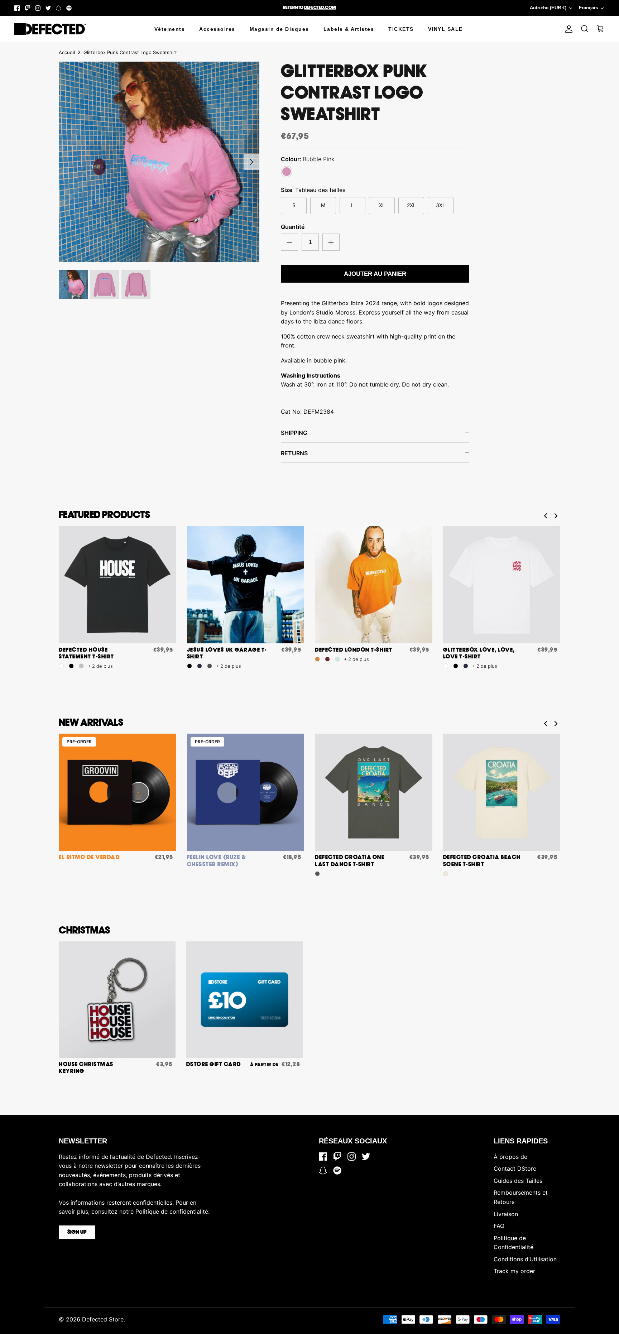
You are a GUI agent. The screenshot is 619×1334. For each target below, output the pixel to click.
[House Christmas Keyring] (117, 999)
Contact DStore (515, 1168)
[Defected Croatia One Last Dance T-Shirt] (373, 792)
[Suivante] (251, 162)
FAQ (499, 1225)
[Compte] (567, 29)
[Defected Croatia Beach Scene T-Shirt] (502, 792)
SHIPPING (294, 432)
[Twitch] (27, 8)
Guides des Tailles (518, 1180)
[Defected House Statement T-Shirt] (117, 584)
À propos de (510, 1156)
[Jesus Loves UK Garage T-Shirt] (245, 584)
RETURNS (294, 453)
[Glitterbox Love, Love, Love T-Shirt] (502, 584)
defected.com (320, 8)
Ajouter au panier (375, 273)
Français (588, 7)
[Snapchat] (58, 8)
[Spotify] (69, 8)
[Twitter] (48, 8)
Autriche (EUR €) (548, 7)
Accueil (67, 52)
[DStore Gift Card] (244, 999)
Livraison (506, 1214)
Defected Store (103, 1319)
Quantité (292, 226)
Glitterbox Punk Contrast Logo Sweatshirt (130, 52)
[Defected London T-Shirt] (373, 584)
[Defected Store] (50, 29)
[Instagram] (37, 8)
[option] (159, 162)
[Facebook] (17, 8)
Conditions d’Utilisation (525, 1259)
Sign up (77, 1232)
